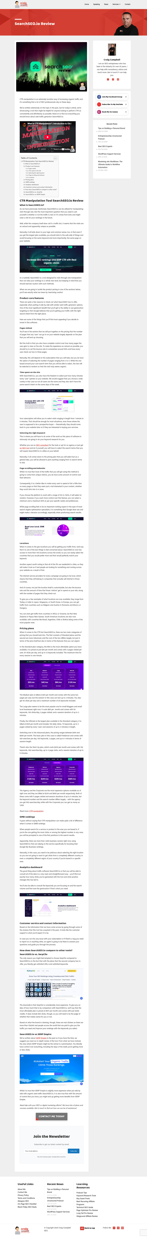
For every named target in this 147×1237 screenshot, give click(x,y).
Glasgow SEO (23, 1201)
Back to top (89, 1228)
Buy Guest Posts (83, 1199)
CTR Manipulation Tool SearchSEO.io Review (38, 161)
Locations (31, 177)
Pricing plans (30, 180)
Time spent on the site (35, 170)
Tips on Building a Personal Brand (111, 128)
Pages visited (32, 168)
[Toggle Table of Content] (54, 158)
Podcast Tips (81, 1193)
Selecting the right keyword (36, 173)
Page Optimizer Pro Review (87, 1210)
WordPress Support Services (109, 154)
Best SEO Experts (105, 146)
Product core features (33, 166)
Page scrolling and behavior (36, 175)
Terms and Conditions (26, 1198)
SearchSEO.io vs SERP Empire (35, 194)
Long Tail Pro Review (84, 1213)
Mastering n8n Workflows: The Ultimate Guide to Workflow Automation (110, 165)
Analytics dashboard (32, 185)
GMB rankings (30, 182)
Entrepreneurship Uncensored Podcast (110, 137)
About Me (22, 1189)
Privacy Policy (23, 1195)
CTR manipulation (36, 811)
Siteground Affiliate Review (87, 1216)
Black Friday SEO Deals (27, 1207)
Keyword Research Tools (86, 1196)
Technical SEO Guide (84, 1207)
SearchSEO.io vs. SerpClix (34, 192)
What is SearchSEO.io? (32, 164)
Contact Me (22, 1192)
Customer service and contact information (39, 187)
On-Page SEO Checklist (27, 1204)
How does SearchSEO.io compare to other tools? (41, 189)
